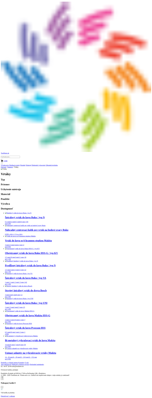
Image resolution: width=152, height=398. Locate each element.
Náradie (22, 165)
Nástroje (28, 165)
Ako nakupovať (6, 364)
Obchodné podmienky (36, 364)
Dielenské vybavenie (38, 165)
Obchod (3, 167)
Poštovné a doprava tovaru (20, 364)
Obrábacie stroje (14, 165)
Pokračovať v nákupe (8, 396)
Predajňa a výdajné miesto (9, 362)
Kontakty (21, 362)
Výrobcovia (5, 165)
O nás (27, 362)
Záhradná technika (52, 165)
